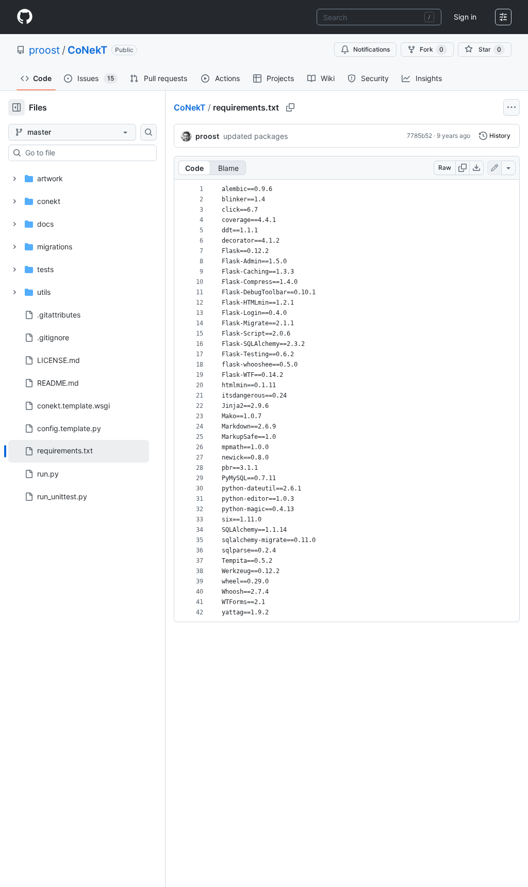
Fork (431, 49)
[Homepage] (24, 17)
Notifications (371, 49)
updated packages (255, 136)
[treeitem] (78, 451)
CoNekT (87, 50)
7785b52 (419, 135)
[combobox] (379, 17)
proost (44, 50)
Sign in (465, 16)
